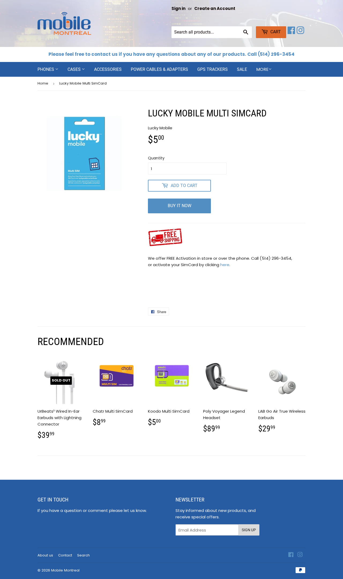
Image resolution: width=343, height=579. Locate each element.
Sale (242, 69)
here (224, 264)
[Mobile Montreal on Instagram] (300, 32)
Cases (75, 69)
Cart (275, 31)
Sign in (178, 8)
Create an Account (214, 8)
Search (83, 555)
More (262, 69)
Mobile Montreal (65, 570)
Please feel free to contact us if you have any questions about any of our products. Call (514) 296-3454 (171, 54)
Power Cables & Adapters (159, 69)
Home (43, 83)
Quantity (156, 158)
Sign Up (249, 530)
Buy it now (179, 205)
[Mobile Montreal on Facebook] (291, 32)
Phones (46, 69)
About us (45, 555)
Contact (65, 555)
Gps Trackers (212, 69)
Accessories (108, 69)
